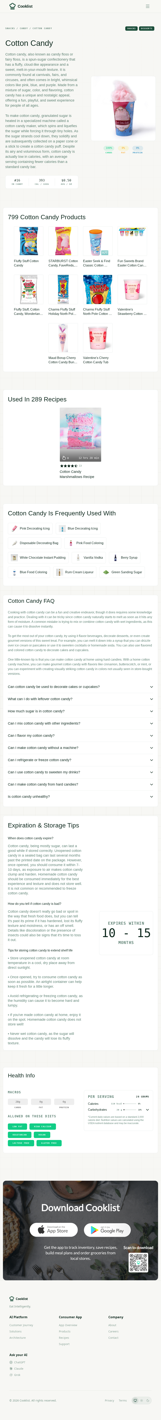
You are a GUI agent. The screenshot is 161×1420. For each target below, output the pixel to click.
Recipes (64, 1338)
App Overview (68, 1325)
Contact (113, 1338)
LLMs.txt (94, 1400)
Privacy (109, 1400)
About (112, 1325)
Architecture (17, 1338)
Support (64, 1344)
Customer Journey (21, 1325)
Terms (123, 1400)
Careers (113, 1331)
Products (64, 1331)
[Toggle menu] (148, 6)
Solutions (15, 1331)
